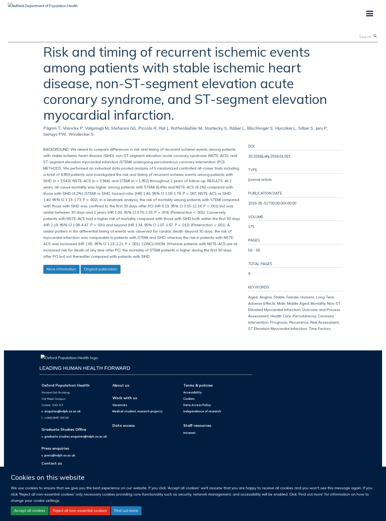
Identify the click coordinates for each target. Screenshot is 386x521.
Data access (123, 425)
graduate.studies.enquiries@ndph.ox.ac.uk (75, 436)
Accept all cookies (29, 510)
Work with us (124, 398)
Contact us (51, 463)
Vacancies (119, 405)
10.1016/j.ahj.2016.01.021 (269, 156)
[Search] (375, 36)
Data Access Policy (197, 405)
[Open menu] (369, 13)
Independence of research (202, 411)
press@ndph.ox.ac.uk (59, 455)
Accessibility (192, 392)
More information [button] (61, 269)
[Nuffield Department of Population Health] (43, 4)
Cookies (189, 399)
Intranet (189, 433)
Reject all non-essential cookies (80, 510)
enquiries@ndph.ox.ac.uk (62, 411)
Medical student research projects (137, 411)
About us (120, 385)
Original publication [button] (100, 269)
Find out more (126, 510)
